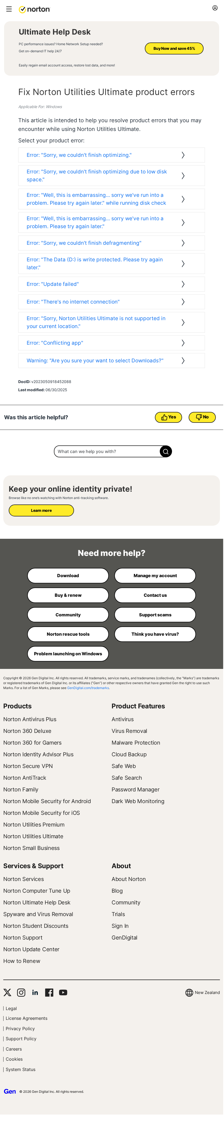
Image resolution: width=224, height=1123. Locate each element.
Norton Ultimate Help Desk (36, 902)
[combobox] (111, 451)
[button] (34, 9)
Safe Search (127, 778)
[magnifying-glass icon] (166, 451)
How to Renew (21, 961)
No (206, 417)
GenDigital (124, 937)
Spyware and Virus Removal (38, 914)
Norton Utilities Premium (34, 824)
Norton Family (20, 789)
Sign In (120, 926)
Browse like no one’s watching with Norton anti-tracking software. (59, 498)
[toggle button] (8, 9)
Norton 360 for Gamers (32, 742)
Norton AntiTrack (24, 778)
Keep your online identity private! (70, 489)
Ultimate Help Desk (55, 31)
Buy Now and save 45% (174, 48)
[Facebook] (49, 993)
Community (126, 902)
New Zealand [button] (207, 992)
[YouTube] (63, 993)
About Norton (129, 879)
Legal (11, 1008)
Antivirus (122, 719)
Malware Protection (136, 742)
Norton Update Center (31, 949)
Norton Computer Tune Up (36, 891)
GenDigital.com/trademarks (88, 688)
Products (17, 706)
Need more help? (111, 553)
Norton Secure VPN (28, 766)
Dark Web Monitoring (138, 801)
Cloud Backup (129, 754)
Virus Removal (129, 731)
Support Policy (21, 1038)
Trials (118, 914)
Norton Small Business (31, 848)
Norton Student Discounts (35, 926)
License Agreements (26, 1018)
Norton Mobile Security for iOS (41, 813)
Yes (172, 417)
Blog (117, 891)
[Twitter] (7, 992)
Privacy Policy (20, 1028)
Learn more (41, 510)
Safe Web (124, 766)
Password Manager (135, 789)
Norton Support (22, 937)
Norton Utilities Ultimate (33, 836)
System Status (20, 1069)
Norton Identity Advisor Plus (38, 754)
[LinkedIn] (35, 992)
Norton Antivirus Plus (29, 719)
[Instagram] (21, 993)
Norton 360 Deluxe (27, 731)
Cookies (14, 1059)
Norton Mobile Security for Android (47, 801)
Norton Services (23, 879)
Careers (14, 1049)
